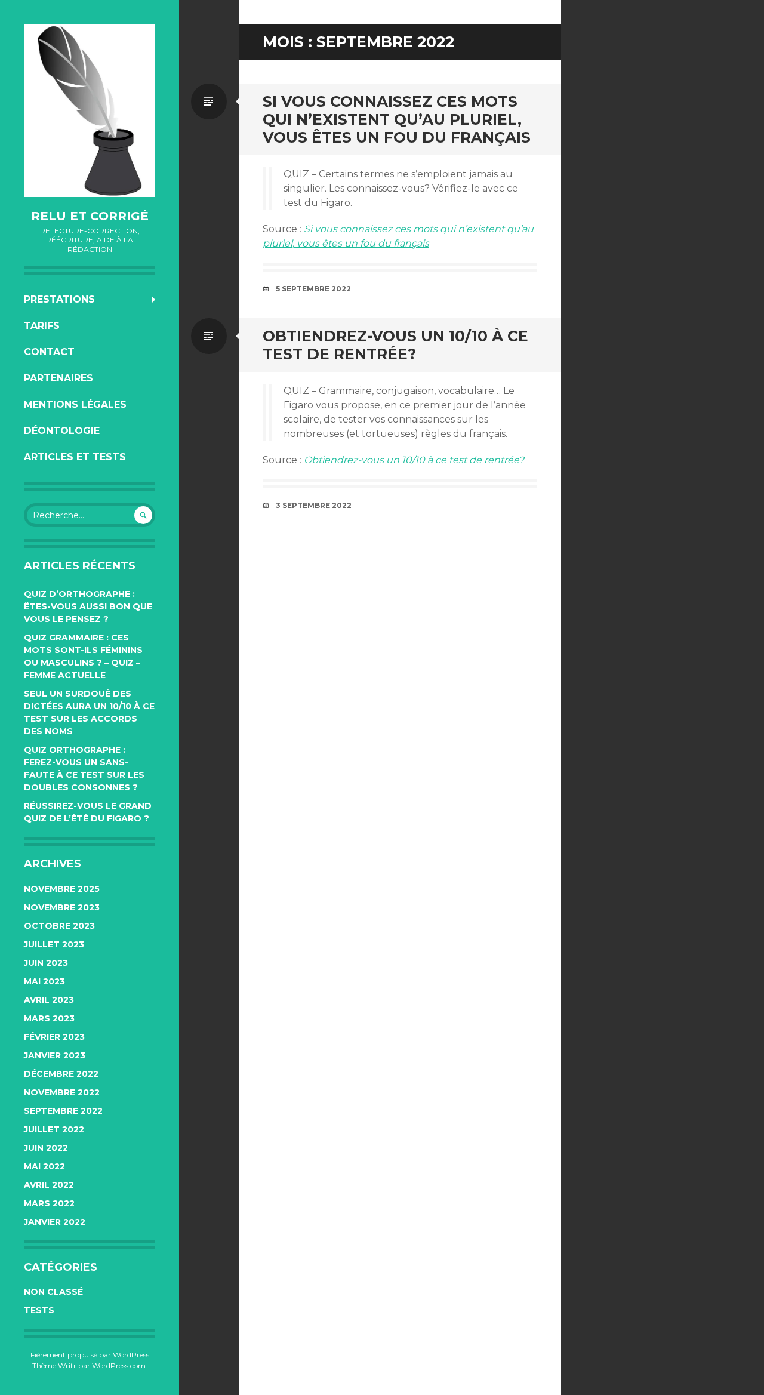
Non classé (53, 1291)
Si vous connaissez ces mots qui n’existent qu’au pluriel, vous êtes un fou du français (397, 119)
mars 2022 (49, 1203)
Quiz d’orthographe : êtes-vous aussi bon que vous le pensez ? (88, 606)
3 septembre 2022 (314, 505)
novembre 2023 (62, 907)
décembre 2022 (61, 1073)
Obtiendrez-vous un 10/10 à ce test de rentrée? (395, 345)
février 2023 (54, 1036)
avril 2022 (49, 1185)
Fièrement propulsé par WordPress (89, 1354)
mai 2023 (44, 981)
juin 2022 (46, 1148)
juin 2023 (46, 962)
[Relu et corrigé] (89, 110)
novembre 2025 (62, 888)
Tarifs (42, 325)
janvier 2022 (54, 1222)
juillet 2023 (54, 944)
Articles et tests (75, 457)
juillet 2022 (54, 1129)
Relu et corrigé (90, 216)
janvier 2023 (54, 1055)
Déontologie (62, 430)
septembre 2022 (63, 1110)
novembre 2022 (62, 1092)
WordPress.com (119, 1365)
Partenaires (58, 378)
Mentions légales (75, 404)
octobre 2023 (59, 925)
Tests (39, 1310)
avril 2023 (49, 999)
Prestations (59, 299)
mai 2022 (44, 1166)
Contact (49, 352)
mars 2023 (49, 1018)
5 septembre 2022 (313, 288)
